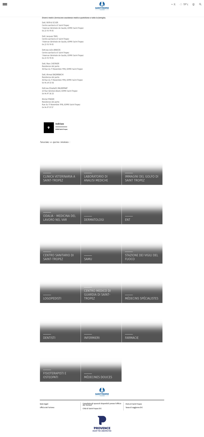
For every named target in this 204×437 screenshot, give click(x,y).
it (174, 4)
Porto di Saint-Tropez (134, 404)
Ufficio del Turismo (47, 407)
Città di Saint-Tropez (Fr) (92, 408)
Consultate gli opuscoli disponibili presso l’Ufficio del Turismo (102, 404)
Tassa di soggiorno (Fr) (134, 407)
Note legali (44, 404)
